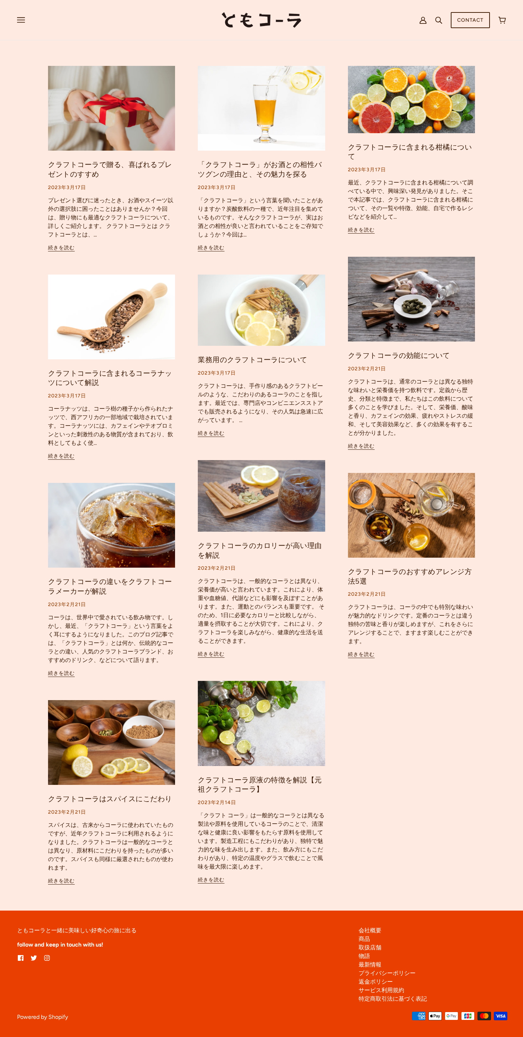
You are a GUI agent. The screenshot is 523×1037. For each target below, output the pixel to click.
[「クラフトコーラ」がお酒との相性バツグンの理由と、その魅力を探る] (261, 114)
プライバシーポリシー (387, 973)
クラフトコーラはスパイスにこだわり (110, 799)
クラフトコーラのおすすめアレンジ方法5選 (410, 576)
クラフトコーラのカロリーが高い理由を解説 (260, 550)
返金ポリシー (376, 981)
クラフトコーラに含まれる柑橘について (410, 152)
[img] (20, 957)
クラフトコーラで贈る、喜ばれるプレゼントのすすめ (110, 169)
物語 (364, 956)
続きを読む (61, 248)
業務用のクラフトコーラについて (252, 360)
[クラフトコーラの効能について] (411, 305)
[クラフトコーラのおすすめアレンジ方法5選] (411, 521)
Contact (470, 20)
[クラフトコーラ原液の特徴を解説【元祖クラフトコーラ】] (261, 729)
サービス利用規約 (381, 990)
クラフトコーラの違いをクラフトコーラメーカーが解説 (110, 586)
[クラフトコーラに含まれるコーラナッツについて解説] (111, 323)
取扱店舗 (370, 947)
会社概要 (370, 930)
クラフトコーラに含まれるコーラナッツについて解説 (110, 378)
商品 (364, 939)
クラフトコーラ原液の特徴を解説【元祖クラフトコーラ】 (260, 784)
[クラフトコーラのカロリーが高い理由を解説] (261, 501)
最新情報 (370, 964)
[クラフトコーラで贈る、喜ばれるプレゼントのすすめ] (111, 114)
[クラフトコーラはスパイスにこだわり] (111, 748)
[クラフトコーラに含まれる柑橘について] (411, 105)
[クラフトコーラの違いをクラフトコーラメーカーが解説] (111, 531)
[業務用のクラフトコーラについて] (261, 316)
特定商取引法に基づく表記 (393, 998)
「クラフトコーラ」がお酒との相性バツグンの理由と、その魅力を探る (260, 169)
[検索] (439, 20)
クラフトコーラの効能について (399, 355)
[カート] (502, 20)
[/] (261, 19)
